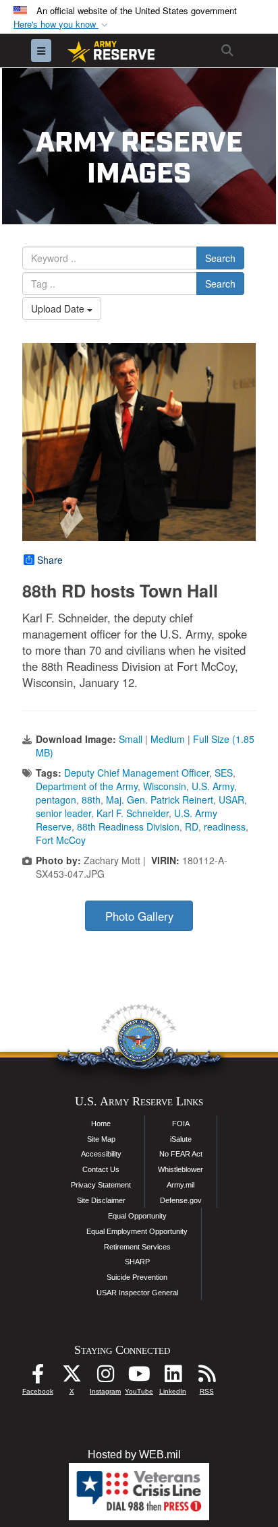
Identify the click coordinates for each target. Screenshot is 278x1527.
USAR (231, 799)
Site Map (101, 1139)
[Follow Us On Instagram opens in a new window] (105, 1377)
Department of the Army (87, 786)
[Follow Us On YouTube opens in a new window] (139, 1377)
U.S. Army (213, 786)
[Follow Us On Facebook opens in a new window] (38, 1377)
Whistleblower (180, 1169)
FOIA (181, 1123)
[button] (62, 25)
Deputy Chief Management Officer (136, 772)
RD (191, 826)
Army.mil (180, 1185)
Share (50, 559)
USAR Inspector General (137, 1293)
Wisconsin (164, 786)
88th (91, 799)
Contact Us (100, 1169)
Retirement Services (137, 1247)
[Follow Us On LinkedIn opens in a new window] (173, 1377)
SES (224, 772)
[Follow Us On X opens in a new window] (71, 1377)
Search (220, 258)
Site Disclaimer (101, 1200)
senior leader (63, 813)
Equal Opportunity (137, 1216)
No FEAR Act (180, 1154)
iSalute (181, 1139)
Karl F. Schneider (132, 813)
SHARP (137, 1262)
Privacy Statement (101, 1185)
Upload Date (59, 308)
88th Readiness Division (128, 826)
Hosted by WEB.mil (134, 1454)
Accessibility (101, 1154)
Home (101, 1123)
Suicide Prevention (137, 1277)
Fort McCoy (61, 840)
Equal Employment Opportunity (137, 1231)
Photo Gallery (139, 916)
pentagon (56, 799)
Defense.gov (181, 1200)
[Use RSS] (206, 1377)
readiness (225, 826)
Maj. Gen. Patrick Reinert (159, 799)
